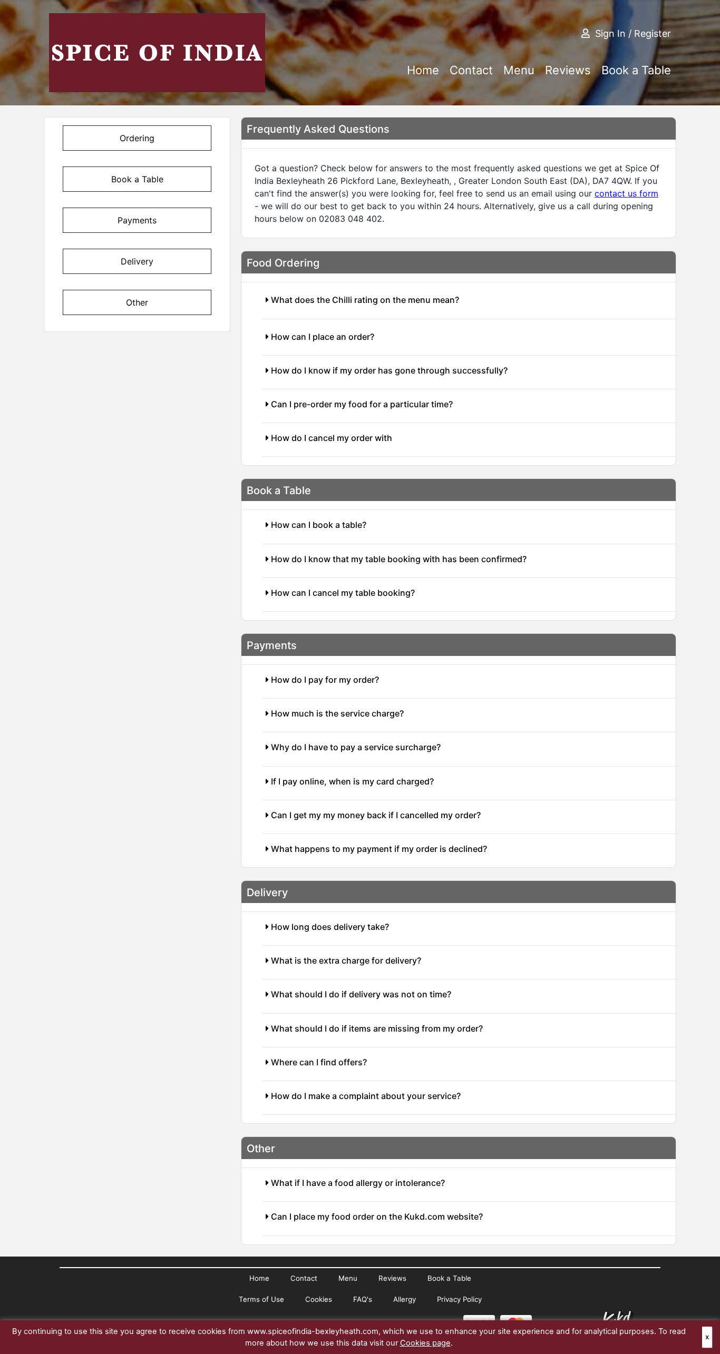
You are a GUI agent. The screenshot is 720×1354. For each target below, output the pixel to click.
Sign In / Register (633, 33)
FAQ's (362, 1299)
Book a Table (636, 70)
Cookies (318, 1299)
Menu (518, 70)
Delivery (137, 261)
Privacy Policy (459, 1299)
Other (137, 302)
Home (423, 70)
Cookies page (425, 1343)
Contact (471, 70)
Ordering (137, 138)
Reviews (568, 70)
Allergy (404, 1299)
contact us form (626, 193)
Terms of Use (261, 1299)
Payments (137, 220)
